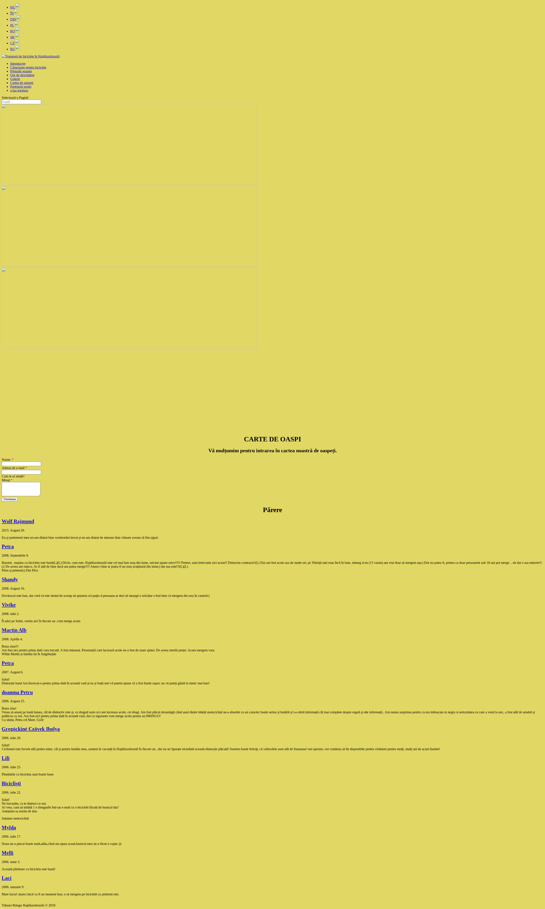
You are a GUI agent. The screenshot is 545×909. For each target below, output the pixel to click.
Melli (7, 853)
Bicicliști (11, 783)
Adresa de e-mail (14, 468)
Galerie (15, 79)
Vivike (9, 604)
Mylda (9, 827)
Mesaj (7, 480)
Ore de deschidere (22, 75)
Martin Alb (14, 630)
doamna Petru (17, 692)
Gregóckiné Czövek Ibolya (31, 729)
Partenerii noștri (20, 86)
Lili (6, 758)
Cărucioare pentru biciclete (28, 67)
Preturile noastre (21, 71)
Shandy (10, 579)
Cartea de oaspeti (21, 83)
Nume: (7, 459)
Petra (8, 546)
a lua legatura (19, 90)
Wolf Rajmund (18, 521)
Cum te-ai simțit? (13, 476)
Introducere (18, 63)
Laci (6, 878)
